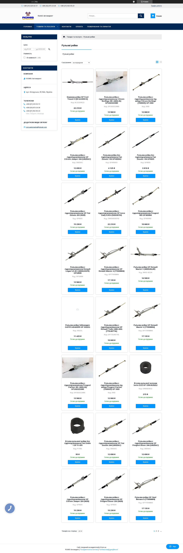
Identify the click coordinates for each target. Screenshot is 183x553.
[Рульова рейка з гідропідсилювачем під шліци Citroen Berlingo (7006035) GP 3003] (145, 81)
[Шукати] (141, 15)
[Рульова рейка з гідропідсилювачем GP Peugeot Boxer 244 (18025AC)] (145, 425)
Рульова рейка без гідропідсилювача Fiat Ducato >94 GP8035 (145, 157)
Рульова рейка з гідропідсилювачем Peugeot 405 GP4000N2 (145, 213)
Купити (77, 120)
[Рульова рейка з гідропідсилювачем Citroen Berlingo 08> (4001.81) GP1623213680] (111, 81)
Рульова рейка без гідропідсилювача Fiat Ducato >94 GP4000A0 (111, 157)
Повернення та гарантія (99, 27)
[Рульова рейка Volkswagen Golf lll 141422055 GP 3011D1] (77, 309)
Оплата (79, 27)
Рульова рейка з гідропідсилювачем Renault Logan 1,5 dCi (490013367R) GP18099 (77, 270)
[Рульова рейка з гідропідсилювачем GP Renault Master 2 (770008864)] (111, 251)
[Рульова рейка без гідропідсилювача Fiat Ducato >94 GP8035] (145, 139)
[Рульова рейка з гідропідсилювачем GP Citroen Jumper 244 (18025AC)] (77, 139)
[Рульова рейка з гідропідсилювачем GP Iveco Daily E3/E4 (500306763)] (111, 195)
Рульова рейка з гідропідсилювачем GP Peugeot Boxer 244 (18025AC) (145, 443)
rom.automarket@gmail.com (36, 127)
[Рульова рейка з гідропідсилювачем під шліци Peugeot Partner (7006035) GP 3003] (111, 367)
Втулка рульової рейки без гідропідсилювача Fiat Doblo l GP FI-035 (77, 443)
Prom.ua (103, 547)
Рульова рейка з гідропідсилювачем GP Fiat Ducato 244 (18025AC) (111, 443)
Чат (174, 547)
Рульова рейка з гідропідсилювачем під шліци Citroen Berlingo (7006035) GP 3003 (145, 100)
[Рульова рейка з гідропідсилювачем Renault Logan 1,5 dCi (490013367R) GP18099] (77, 251)
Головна (28, 27)
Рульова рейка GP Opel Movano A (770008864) (145, 498)
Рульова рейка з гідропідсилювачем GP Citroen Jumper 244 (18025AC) (77, 157)
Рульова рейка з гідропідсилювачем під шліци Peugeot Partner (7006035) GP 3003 (111, 386)
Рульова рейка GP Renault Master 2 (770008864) (146, 326)
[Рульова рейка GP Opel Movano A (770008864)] (145, 481)
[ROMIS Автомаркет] (28, 20)
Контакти (66, 27)
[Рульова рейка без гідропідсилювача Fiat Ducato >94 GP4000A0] (111, 139)
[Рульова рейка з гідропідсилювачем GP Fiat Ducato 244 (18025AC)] (111, 425)
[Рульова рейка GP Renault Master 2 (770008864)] (145, 309)
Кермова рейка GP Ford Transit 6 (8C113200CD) (77, 98)
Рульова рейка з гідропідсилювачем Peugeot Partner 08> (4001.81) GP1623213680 (77, 386)
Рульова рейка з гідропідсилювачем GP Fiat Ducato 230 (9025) (77, 213)
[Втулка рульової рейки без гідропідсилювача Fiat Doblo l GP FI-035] (77, 425)
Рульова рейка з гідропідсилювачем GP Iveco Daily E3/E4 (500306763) (111, 213)
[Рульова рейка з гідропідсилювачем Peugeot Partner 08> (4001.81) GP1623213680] (77, 367)
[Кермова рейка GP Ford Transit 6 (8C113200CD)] (77, 81)
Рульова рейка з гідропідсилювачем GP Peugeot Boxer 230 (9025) (111, 499)
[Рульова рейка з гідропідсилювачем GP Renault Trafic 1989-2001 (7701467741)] (111, 309)
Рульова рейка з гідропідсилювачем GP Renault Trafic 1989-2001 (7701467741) (111, 328)
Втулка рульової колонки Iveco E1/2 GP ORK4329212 (145, 384)
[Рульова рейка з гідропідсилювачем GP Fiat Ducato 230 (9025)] (77, 195)
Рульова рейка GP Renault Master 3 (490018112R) (146, 268)
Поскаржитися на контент (89, 550)
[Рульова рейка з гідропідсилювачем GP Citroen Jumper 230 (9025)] (77, 481)
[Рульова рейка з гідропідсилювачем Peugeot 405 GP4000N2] (145, 195)
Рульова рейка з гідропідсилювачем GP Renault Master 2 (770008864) (111, 269)
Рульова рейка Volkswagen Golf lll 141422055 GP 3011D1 (77, 326)
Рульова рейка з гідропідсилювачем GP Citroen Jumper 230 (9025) (77, 499)
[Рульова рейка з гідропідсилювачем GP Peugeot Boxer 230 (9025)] (111, 481)
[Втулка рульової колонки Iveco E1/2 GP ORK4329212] (145, 367)
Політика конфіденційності (108, 550)
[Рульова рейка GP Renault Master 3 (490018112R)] (145, 251)
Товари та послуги (45, 27)
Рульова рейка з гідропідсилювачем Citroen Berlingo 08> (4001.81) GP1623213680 (111, 100)
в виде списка (160, 62)
